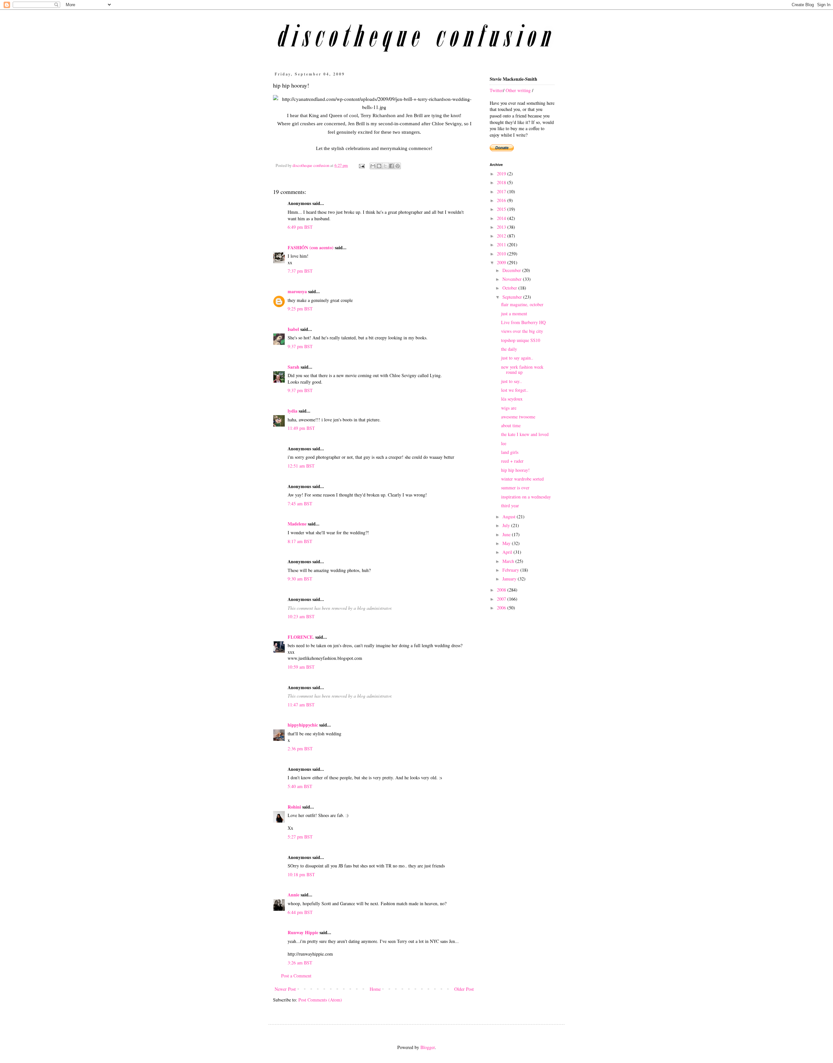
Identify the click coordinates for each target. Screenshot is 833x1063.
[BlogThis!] (379, 166)
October (510, 288)
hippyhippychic (303, 724)
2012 (502, 236)
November (512, 279)
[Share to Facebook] (391, 166)
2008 (502, 590)
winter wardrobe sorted (522, 479)
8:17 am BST (300, 541)
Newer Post (285, 989)
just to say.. (511, 381)
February (511, 570)
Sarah (293, 366)
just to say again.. (517, 358)
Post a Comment (296, 976)
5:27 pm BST (300, 837)
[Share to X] (385, 166)
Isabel (293, 329)
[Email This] (373, 166)
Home (375, 989)
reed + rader (512, 461)
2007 (502, 599)
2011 (502, 244)
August (509, 516)
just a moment (514, 313)
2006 (502, 608)
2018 (502, 182)
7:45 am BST (300, 503)
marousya (297, 291)
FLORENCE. (301, 637)
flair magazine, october (522, 304)
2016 (502, 200)
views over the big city (522, 331)
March (508, 561)
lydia (292, 410)
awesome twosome (518, 417)
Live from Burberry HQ (523, 322)
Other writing (518, 90)
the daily (509, 349)
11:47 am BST (301, 705)
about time (511, 425)
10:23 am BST (301, 616)
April (507, 552)
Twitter (496, 90)
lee (503, 443)
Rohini (294, 806)
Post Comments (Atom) (320, 1000)
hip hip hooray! (515, 470)
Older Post (464, 989)
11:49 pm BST (301, 428)
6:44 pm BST (300, 912)
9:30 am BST (300, 579)
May (507, 543)
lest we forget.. (514, 390)
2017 (502, 191)
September (512, 297)
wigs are (508, 408)
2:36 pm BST (300, 748)
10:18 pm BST (301, 874)
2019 (502, 173)
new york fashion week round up (522, 369)
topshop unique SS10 (520, 340)
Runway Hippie (303, 932)
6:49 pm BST (300, 227)
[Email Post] (361, 165)
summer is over (515, 487)
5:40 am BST (300, 786)
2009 (502, 262)
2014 (502, 218)
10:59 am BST (301, 667)
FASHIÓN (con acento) (311, 247)
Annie (293, 894)
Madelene (297, 523)
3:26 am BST (300, 963)
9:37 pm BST (300, 346)
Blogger (427, 1047)
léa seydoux (512, 399)
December (512, 270)
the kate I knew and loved (525, 434)
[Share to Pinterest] (397, 166)
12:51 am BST (301, 466)
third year (510, 505)
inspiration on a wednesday (526, 497)
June (507, 534)
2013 (502, 227)
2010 (502, 254)
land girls (509, 452)
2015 (502, 209)
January (510, 579)
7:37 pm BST (300, 271)
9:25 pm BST (300, 309)
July (506, 525)
